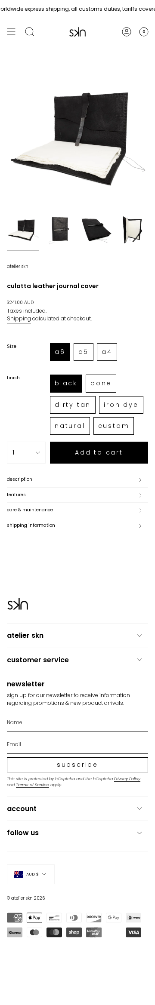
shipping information (31, 525)
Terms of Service (32, 784)
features (16, 495)
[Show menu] (11, 32)
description (19, 479)
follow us (23, 833)
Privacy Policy (127, 778)
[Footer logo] (17, 604)
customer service (38, 660)
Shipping (19, 318)
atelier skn (17, 266)
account (22, 809)
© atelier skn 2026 (26, 898)
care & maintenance (30, 510)
